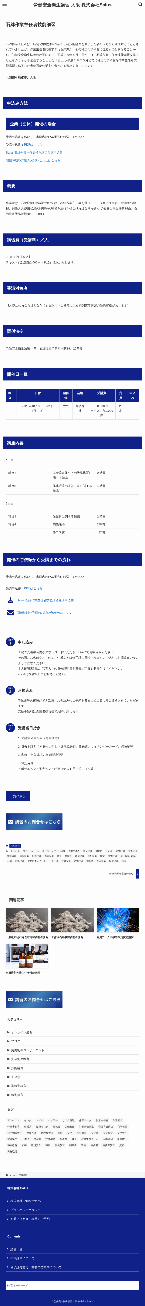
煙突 (102, 855)
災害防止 (122, 1139)
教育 (59, 855)
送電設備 (78, 860)
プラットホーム (31, 850)
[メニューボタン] (4, 4)
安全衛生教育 (20, 1059)
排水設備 (24, 855)
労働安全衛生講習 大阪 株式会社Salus (72, 4)
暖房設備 (79, 855)
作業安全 (118, 1120)
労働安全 (70, 1126)
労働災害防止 (105, 1126)
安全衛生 (132, 850)
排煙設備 (36, 855)
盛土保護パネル (128, 855)
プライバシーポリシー (25, 1209)
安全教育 (108, 1132)
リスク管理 (68, 1120)
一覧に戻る (17, 796)
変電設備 (120, 850)
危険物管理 (47, 1132)
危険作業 (31, 1132)
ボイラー (53, 1120)
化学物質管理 (14, 1132)
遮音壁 (89, 860)
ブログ (15, 1041)
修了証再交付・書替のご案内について (36, 1267)
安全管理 (122, 1132)
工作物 (25, 1139)
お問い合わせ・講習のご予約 (30, 1219)
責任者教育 (109, 1145)
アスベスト (13, 1120)
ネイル (39, 1120)
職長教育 (60, 1145)
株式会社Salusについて (26, 1201)
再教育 (56, 1126)
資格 (121, 1145)
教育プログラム (89, 1139)
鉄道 (124, 860)
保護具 (28, 1126)
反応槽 (109, 850)
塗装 (60, 1132)
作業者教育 (13, 1126)
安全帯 (94, 1132)
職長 (48, 1145)
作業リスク (85, 1120)
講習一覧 (16, 1249)
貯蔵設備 (66, 860)
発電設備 (112, 855)
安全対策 (81, 1132)
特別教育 (17, 1095)
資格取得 (12, 1151)
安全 (69, 1132)
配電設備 (113, 860)
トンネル (15, 850)
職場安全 (36, 1145)
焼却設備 (92, 855)
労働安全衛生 (86, 1126)
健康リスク (42, 1126)
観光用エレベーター (38, 860)
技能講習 (15, 845)
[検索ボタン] (140, 4)
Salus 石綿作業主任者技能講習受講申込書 (34, 152)
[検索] (132, 1285)
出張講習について (22, 1258)
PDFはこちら (33, 144)
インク (28, 1120)
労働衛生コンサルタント (27, 1050)
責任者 (54, 860)
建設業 (37, 1139)
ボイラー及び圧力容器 (53, 850)
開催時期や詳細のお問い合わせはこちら (33, 160)
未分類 (15, 1077)
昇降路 (68, 855)
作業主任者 (74, 850)
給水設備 (19, 860)
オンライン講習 (21, 1032)
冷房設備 (87, 850)
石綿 (9, 860)
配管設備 (101, 860)
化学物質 (122, 1126)
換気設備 (49, 855)
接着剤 (63, 1139)
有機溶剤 (108, 1139)
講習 (83, 1145)
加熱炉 (99, 850)
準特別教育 (18, 1085)
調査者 (73, 1145)
